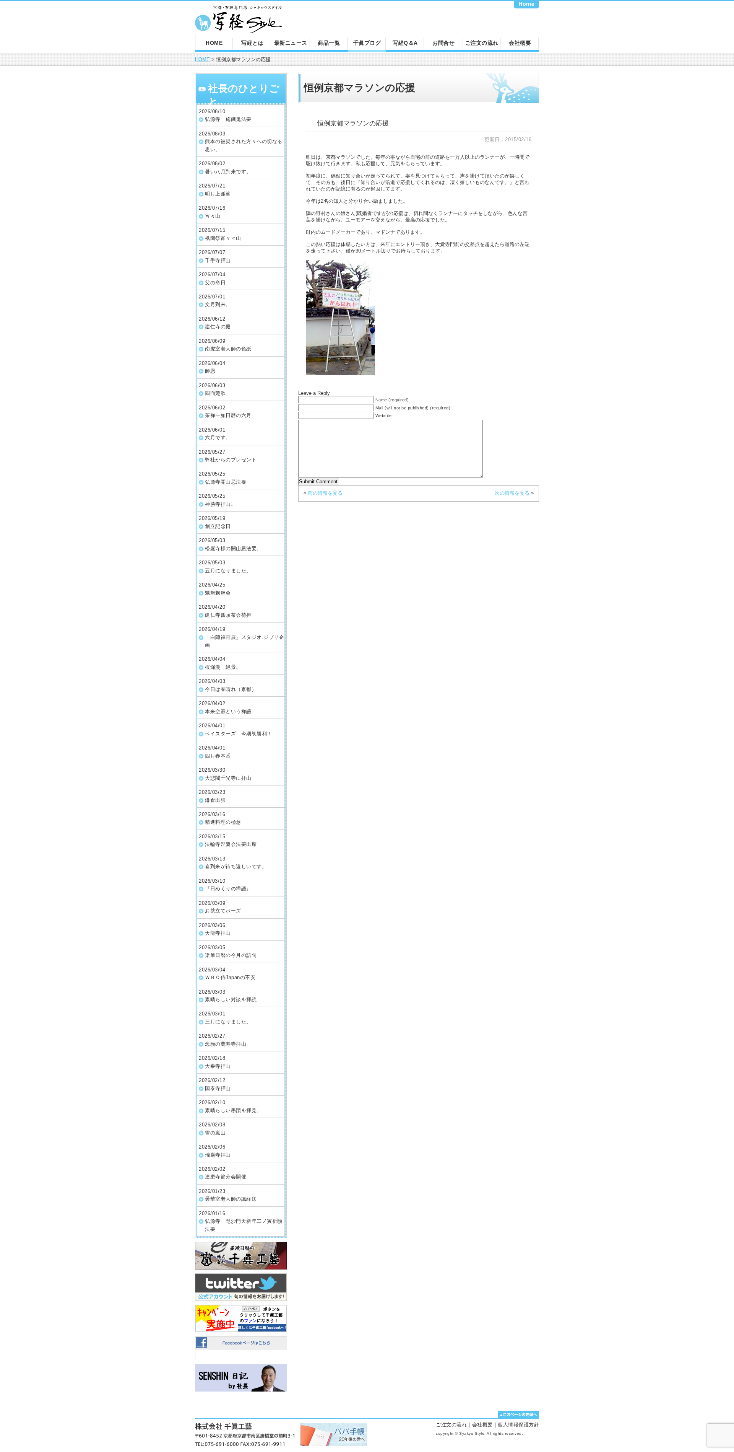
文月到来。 (218, 304)
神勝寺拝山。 (220, 504)
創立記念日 (218, 526)
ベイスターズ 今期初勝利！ (238, 734)
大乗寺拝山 (218, 1066)
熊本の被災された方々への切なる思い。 (244, 145)
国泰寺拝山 (218, 1088)
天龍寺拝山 (218, 933)
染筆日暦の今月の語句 (231, 955)
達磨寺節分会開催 (225, 1177)
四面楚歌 (215, 393)
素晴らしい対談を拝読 (231, 999)
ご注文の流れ (482, 43)
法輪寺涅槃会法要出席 (231, 844)
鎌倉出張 (215, 800)
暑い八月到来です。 (228, 171)
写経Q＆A (405, 43)
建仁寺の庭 (218, 326)
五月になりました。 (228, 571)
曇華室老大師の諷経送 (231, 1199)
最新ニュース (290, 43)
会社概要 (520, 43)
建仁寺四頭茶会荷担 (228, 615)
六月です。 (218, 437)
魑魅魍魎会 (218, 593)
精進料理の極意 (223, 822)
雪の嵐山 (215, 1133)
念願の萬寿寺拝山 (225, 1044)
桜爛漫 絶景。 (223, 667)
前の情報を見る (325, 493)
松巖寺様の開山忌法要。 (233, 548)
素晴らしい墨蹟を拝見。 (233, 1110)
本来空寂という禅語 (228, 711)
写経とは (252, 43)
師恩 (210, 371)
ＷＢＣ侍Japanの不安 (230, 977)
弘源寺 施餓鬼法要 (228, 119)
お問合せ (443, 43)
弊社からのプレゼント (231, 460)
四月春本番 (218, 756)
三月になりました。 (228, 1022)
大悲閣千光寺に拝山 (228, 778)
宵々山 (213, 216)
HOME (214, 43)
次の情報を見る (512, 493)
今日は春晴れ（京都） (231, 689)
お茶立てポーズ (223, 911)
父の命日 (215, 282)
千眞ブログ (367, 43)
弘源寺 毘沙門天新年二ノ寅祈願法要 (244, 1225)
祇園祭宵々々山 (223, 238)
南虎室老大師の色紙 (228, 349)
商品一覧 (329, 43)
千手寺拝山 (218, 260)
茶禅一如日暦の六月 (228, 415)
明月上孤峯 (218, 194)
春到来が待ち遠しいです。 (236, 866)
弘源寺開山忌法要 (225, 482)
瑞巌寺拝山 (218, 1155)
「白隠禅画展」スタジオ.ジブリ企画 (244, 641)
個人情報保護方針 (518, 1425)
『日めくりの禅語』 (228, 888)
